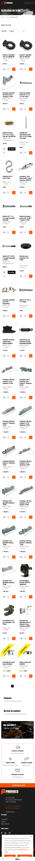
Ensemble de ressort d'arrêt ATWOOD (9, 663)
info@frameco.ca (10, 812)
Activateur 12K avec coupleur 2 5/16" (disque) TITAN (26, 503)
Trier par (4, 31)
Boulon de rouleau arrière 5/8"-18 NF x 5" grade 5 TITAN (25, 218)
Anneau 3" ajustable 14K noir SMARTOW (8, 56)
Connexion (26, 3)
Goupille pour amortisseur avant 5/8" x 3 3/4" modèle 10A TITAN (26, 135)
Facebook (1, 833)
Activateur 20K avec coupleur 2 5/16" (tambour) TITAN (26, 423)
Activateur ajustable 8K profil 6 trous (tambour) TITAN (9, 95)
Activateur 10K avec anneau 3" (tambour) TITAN (26, 543)
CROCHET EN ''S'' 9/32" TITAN (8, 177)
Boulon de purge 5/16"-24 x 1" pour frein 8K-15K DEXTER (9, 134)
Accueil (2, 17)
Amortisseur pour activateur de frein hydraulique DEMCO (25, 341)
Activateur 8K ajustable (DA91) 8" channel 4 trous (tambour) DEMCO (25, 623)
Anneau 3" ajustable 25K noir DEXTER (25, 56)
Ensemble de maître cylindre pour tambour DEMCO (8, 341)
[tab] (17, 785)
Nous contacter (5, 824)
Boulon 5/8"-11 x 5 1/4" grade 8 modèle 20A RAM (9, 218)
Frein (7, 17)
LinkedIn (5, 833)
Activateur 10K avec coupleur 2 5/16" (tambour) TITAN (9, 381)
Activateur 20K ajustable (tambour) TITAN (9, 503)
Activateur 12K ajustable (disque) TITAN (8, 543)
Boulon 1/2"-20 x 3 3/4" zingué (25, 301)
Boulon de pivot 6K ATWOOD (25, 663)
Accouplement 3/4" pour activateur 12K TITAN (9, 622)
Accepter (10, 856)
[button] (8, 69)
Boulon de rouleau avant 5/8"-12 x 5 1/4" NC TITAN (25, 95)
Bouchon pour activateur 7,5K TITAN (24, 258)
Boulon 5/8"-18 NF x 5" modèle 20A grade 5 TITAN (9, 258)
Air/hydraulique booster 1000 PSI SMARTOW (25, 582)
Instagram (9, 833)
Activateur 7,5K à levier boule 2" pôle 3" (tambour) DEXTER (26, 178)
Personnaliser (24, 856)
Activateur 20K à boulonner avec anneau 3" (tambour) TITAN (26, 382)
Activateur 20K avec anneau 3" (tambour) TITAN (9, 423)
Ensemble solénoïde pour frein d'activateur (9, 302)
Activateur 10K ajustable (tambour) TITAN (9, 582)
